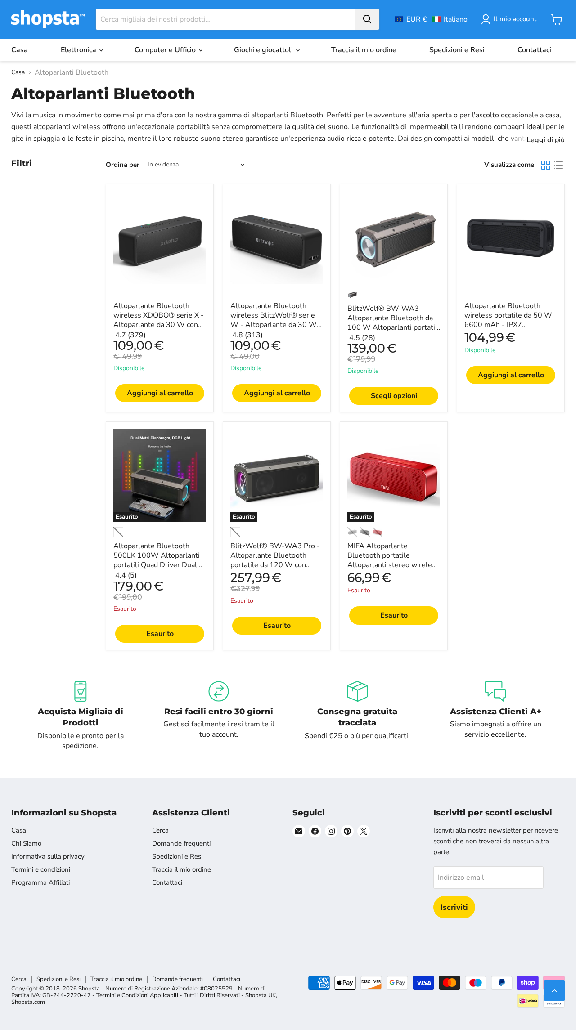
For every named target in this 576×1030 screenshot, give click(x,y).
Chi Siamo (26, 843)
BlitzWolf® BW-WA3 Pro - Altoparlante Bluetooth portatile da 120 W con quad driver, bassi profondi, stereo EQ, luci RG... (275, 565)
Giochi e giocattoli (264, 50)
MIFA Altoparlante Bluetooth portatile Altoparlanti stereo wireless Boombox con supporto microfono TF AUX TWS (393, 565)
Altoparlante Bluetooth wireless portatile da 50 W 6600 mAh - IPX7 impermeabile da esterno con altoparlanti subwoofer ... (508, 329)
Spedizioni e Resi (457, 50)
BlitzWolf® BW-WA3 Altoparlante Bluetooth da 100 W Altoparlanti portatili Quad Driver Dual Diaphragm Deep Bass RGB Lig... (393, 332)
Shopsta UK (260, 995)
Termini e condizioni (40, 869)
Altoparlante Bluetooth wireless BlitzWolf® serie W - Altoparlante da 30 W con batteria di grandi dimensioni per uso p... (273, 325)
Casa (19, 50)
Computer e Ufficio (166, 50)
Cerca (160, 830)
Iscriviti (454, 907)
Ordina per (123, 165)
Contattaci (534, 50)
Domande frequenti (181, 843)
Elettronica (79, 50)
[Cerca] (367, 19)
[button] (431, 19)
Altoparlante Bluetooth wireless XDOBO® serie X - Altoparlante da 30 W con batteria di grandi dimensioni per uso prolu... (159, 325)
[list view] (558, 165)
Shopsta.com (28, 1002)
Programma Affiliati (40, 882)
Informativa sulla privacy (48, 856)
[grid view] (546, 165)
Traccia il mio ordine (363, 50)
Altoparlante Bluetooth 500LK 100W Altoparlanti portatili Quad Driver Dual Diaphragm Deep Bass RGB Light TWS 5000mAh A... (158, 565)
